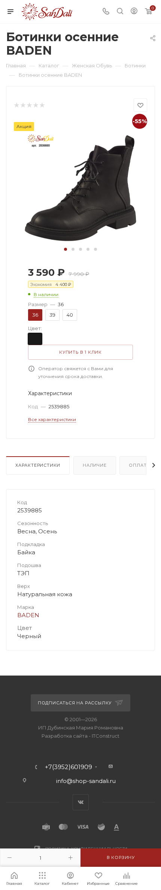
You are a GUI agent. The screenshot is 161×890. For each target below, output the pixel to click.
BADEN (28, 615)
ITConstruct (105, 736)
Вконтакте (81, 802)
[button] (65, 249)
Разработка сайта (65, 736)
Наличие (95, 465)
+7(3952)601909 (68, 767)
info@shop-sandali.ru (86, 780)
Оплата (139, 465)
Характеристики (37, 465)
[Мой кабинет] (134, 11)
